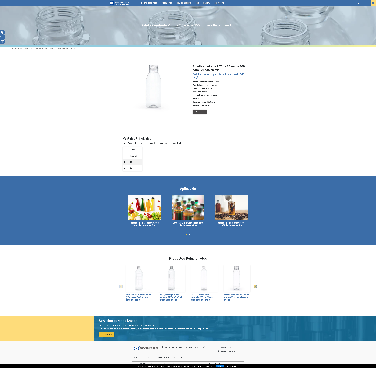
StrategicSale (176, 364)
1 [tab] (187, 234)
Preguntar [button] (201, 112)
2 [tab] (189, 234)
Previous (120, 286)
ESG (197, 3)
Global (206, 3)
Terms (211, 364)
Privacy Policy (219, 364)
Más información (231, 366)
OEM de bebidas (183, 3)
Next (255, 286)
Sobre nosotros (149, 3)
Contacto (219, 3)
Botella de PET (28, 48)
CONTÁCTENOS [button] (108, 334)
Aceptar (220, 366)
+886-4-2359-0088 (227, 347)
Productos (166, 3)
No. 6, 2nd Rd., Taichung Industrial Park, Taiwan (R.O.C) (184, 347)
